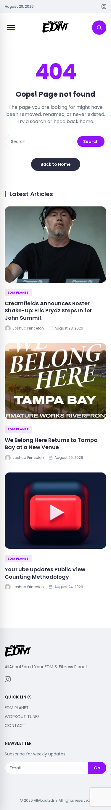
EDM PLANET (18, 292)
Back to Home (56, 164)
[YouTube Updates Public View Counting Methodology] (55, 510)
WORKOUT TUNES (22, 717)
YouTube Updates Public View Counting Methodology (45, 573)
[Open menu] (11, 27)
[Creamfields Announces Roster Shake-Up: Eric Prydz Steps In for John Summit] (55, 244)
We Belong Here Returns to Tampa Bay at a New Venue (51, 443)
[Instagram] (104, 6)
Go (97, 768)
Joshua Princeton (28, 328)
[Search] (99, 27)
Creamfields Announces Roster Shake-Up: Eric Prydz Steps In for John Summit (48, 311)
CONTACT (15, 725)
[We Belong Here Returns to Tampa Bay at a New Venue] (55, 381)
